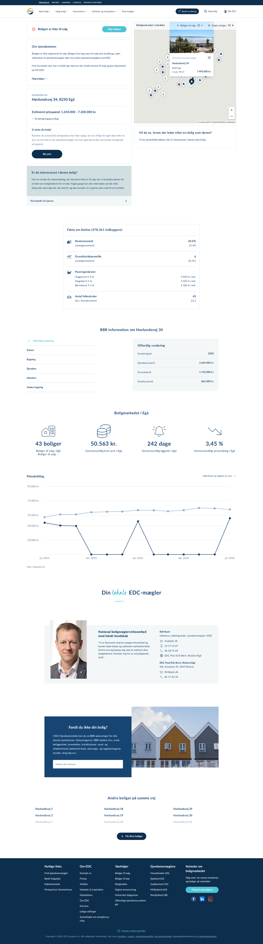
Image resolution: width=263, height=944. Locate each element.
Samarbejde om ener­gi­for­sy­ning (95, 918)
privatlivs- (122, 936)
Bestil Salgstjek (52, 878)
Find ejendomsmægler (56, 873)
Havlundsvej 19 (113, 815)
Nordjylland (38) (158, 894)
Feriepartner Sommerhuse (58, 889)
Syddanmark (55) (159, 884)
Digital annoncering (125, 889)
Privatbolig (44, 2)
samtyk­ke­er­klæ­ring (207, 936)
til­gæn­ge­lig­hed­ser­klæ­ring (184, 936)
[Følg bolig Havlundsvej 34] (209, 58)
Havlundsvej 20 (113, 822)
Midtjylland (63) (158, 889)
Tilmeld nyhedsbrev (202, 890)
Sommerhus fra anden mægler (184, 58)
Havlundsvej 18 (113, 809)
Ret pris (47, 154)
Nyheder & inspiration (91, 889)
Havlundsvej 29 (182, 809)
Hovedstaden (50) (159, 873)
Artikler (84, 884)
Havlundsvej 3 (44, 815)
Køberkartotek (52, 884)
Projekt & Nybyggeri (93, 2)
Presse (83, 878)
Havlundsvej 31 (182, 822)
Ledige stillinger (88, 911)
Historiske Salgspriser (126, 894)
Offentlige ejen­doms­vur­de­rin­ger (131, 902)
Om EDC (84, 900)
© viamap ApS (204, 122)
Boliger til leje (122, 878)
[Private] (30, 11)
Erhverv (55, 2)
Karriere (84, 905)
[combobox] (88, 764)
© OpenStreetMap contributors (222, 122)
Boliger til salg (122, 873)
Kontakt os (85, 873)
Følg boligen (114, 29)
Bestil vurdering (189, 11)
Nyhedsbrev (86, 894)
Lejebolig (77, 2)
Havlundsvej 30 (182, 815)
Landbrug (66, 2)
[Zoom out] (232, 116)
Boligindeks (121, 884)
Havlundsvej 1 (44, 809)
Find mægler (128, 11)
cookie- (131, 936)
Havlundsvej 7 (44, 822)
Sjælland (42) (157, 878)
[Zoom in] (232, 110)
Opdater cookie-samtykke (133, 930)
